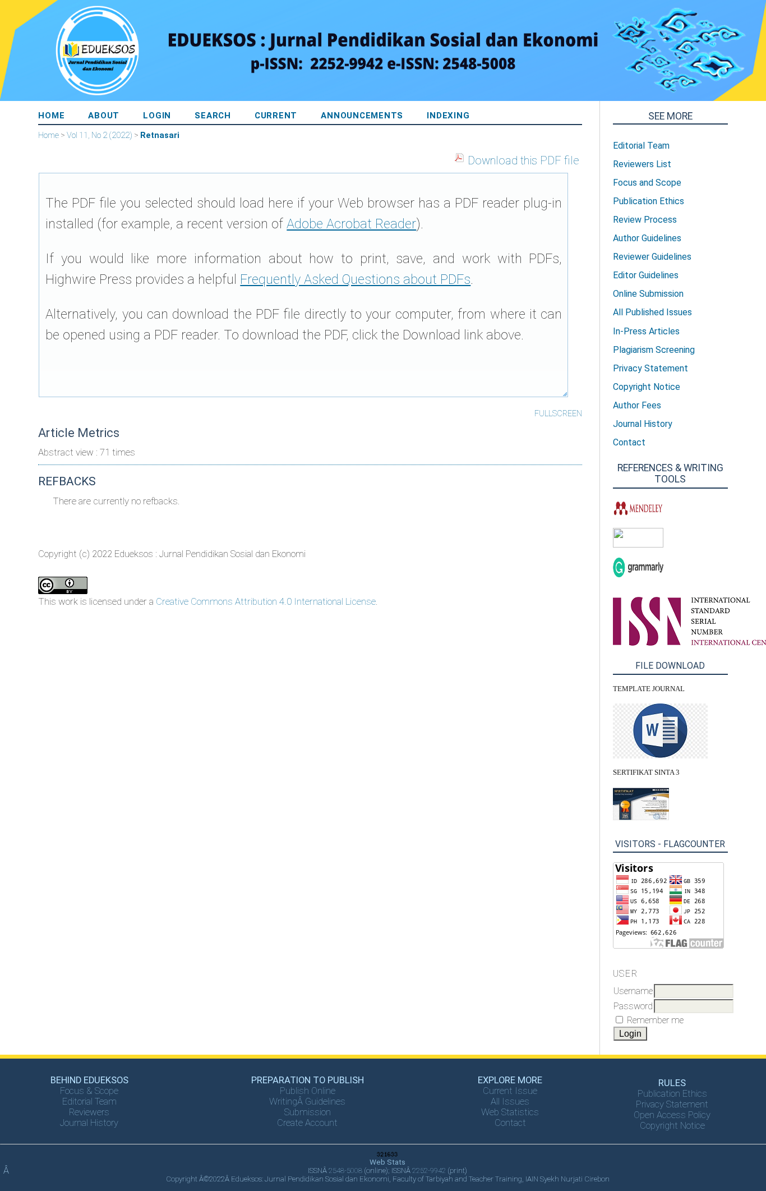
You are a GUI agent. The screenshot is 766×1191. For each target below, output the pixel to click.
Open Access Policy (672, 1115)
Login (157, 116)
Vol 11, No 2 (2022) (99, 135)
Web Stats (387, 1162)
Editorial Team (89, 1101)
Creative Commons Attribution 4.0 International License (266, 601)
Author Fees (637, 405)
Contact (510, 1123)
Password (633, 1006)
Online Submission (648, 293)
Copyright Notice (672, 1125)
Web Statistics (510, 1112)
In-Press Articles (646, 331)
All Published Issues (652, 312)
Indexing (448, 116)
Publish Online (307, 1091)
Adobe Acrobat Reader (351, 224)
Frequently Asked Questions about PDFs (355, 279)
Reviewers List (642, 164)
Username (633, 991)
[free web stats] (387, 1155)
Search (213, 116)
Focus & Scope (89, 1091)
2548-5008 (345, 1170)
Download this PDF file (523, 160)
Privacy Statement (672, 1104)
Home (51, 116)
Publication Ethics (672, 1093)
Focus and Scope (647, 182)
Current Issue (510, 1091)
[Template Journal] (660, 755)
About (103, 116)
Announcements (362, 116)
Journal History (89, 1123)
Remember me (655, 1020)
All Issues (510, 1101)
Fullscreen (558, 413)
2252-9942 (429, 1170)
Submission (307, 1112)
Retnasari (159, 135)
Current (276, 116)
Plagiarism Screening (654, 349)
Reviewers (89, 1112)
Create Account (307, 1123)
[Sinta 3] (641, 817)
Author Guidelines (647, 238)
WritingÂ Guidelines (307, 1101)
